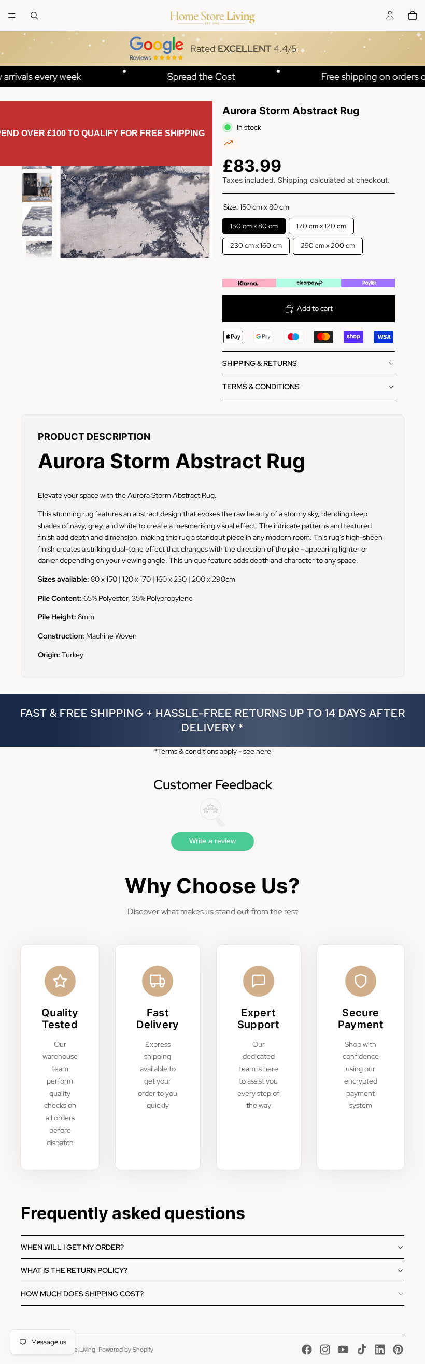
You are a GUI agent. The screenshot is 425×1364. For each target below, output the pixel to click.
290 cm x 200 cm (328, 244)
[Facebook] (307, 1349)
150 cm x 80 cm (253, 224)
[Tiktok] (362, 1349)
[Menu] (12, 15)
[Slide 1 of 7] (37, 120)
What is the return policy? (74, 1270)
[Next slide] (201, 181)
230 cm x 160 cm (255, 244)
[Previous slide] (69, 181)
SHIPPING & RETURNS (259, 363)
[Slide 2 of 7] (37, 154)
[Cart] (412, 15)
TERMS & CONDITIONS (261, 386)
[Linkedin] (380, 1349)
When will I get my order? (72, 1247)
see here (257, 751)
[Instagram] (325, 1349)
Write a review (212, 841)
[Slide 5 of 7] (37, 255)
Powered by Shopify (125, 1349)
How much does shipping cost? (82, 1293)
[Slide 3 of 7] (37, 187)
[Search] (34, 15)
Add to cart (315, 308)
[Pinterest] (398, 1349)
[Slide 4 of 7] (37, 221)
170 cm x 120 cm (321, 224)
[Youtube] (343, 1349)
